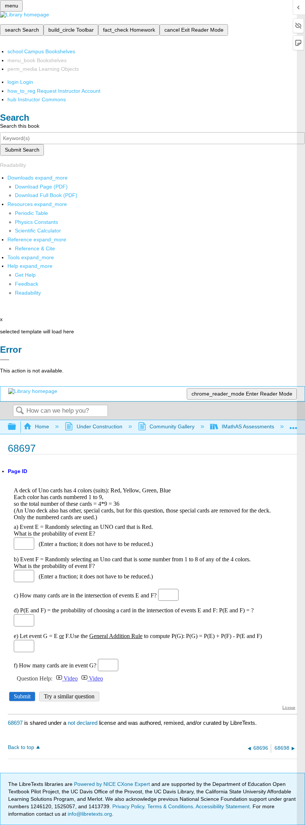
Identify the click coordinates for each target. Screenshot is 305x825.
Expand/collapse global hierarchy (16, 427)
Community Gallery (172, 426)
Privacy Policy (128, 806)
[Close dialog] (4, 359)
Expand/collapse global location (293, 424)
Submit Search (22, 150)
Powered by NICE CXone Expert (112, 784)
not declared (83, 723)
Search (19, 411)
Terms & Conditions (170, 806)
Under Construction (99, 426)
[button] (26, 284)
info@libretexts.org (89, 814)
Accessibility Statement (223, 806)
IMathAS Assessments (248, 426)
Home (42, 426)
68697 (15, 723)
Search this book (19, 126)
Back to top (21, 747)
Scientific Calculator (38, 231)
